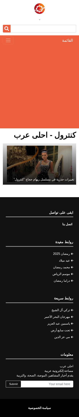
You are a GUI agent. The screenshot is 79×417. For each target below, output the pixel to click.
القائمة (67, 40)
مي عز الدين (62, 337)
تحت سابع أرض (60, 330)
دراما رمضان (62, 280)
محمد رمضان (61, 267)
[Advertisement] (39, 86)
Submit (13, 383)
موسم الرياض (61, 274)
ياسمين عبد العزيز (58, 323)
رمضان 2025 (61, 253)
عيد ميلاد (64, 260)
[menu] (8, 40)
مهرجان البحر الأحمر (57, 316)
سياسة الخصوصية (39, 408)
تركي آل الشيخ (61, 310)
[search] (7, 28)
